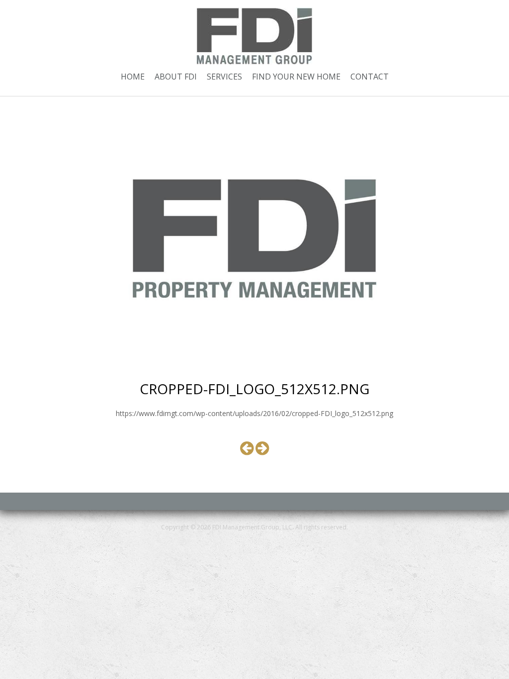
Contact (369, 76)
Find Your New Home (296, 76)
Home (133, 76)
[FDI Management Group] (254, 35)
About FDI (176, 76)
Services (224, 76)
